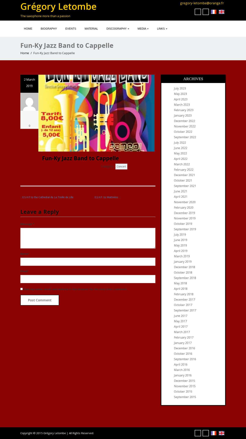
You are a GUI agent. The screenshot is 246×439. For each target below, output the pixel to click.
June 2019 (180, 240)
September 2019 (185, 229)
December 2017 (184, 299)
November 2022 (185, 126)
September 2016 (185, 359)
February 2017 (183, 337)
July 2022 (180, 142)
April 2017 (180, 326)
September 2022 (185, 137)
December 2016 (184, 348)
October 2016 (183, 353)
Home (28, 28)
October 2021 (183, 180)
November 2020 (185, 202)
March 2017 (182, 332)
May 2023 (180, 94)
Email (24, 271)
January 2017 (183, 343)
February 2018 (183, 294)
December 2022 (184, 121)
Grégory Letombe (58, 6)
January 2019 (183, 261)
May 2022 (180, 153)
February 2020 (183, 207)
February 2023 (183, 110)
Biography (49, 28)
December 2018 (184, 267)
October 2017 (183, 305)
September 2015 (185, 397)
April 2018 (180, 289)
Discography (116, 28)
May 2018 (180, 283)
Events (70, 28)
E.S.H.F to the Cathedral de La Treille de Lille (47, 197)
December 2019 (184, 213)
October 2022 (183, 132)
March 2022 (182, 164)
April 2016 (180, 364)
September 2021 (185, 186)
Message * (27, 224)
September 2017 (185, 310)
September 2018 (185, 278)
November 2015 (185, 386)
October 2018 (183, 272)
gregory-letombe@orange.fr (202, 3)
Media (142, 28)
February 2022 (183, 169)
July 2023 (180, 88)
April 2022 (180, 159)
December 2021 (184, 175)
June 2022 (180, 148)
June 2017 (180, 316)
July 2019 (180, 234)
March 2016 (182, 370)
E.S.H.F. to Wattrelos (106, 197)
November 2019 (185, 218)
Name (24, 253)
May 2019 (180, 245)
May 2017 (180, 321)
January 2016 (183, 375)
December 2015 (184, 381)
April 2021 (180, 196)
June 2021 (180, 191)
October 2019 (183, 224)
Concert (121, 166)
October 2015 (183, 391)
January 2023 (183, 115)
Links (161, 28)
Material (91, 28)
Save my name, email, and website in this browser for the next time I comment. (75, 289)
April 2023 (180, 99)
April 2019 (180, 251)
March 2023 (182, 104)
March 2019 (182, 256)
